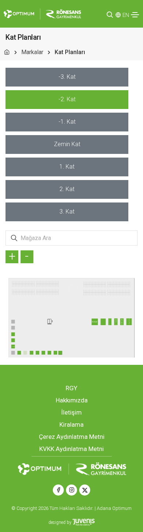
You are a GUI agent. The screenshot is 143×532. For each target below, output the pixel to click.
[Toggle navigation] (135, 14)
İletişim (71, 412)
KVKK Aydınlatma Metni (71, 448)
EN (125, 15)
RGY (71, 388)
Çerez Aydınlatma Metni (71, 436)
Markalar (32, 52)
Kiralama (71, 424)
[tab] (67, 77)
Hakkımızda (72, 400)
